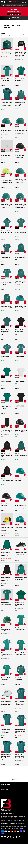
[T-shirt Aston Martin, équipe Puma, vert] (21, 71)
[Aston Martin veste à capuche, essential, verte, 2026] (21, 446)
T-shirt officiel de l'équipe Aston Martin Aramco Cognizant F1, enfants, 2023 (21, 730)
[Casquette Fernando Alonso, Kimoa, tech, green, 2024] (7, 620)
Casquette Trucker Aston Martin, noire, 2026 (21, 431)
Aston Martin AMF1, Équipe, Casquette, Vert (6, 52)
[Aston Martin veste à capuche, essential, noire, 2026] (7, 471)
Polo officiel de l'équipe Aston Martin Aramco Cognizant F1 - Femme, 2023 (6, 105)
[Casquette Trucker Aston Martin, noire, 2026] (21, 422)
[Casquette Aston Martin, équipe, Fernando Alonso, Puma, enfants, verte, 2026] (21, 196)
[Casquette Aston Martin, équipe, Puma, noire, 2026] (7, 146)
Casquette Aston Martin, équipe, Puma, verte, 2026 (21, 129)
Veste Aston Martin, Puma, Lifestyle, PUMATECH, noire (5, 579)
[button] (25, 2)
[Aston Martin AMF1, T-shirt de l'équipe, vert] (7, 594)
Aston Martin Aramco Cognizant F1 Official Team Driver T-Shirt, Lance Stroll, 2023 (20, 704)
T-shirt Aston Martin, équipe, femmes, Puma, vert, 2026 (6, 282)
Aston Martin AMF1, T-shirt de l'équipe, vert (6, 603)
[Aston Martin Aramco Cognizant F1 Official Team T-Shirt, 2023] (21, 747)
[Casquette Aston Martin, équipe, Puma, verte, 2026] (21, 121)
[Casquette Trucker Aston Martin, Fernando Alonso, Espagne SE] (7, 519)
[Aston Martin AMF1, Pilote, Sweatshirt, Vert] (21, 570)
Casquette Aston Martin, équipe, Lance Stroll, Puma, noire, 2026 (20, 155)
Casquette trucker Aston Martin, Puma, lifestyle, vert (21, 529)
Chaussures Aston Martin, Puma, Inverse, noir (21, 553)
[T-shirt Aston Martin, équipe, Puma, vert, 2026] (7, 223)
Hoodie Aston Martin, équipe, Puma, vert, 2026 (6, 307)
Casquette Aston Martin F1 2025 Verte (20, 479)
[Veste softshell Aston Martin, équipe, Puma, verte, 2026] (21, 94)
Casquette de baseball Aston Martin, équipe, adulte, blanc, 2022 (6, 703)
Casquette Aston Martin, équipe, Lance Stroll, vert (21, 504)
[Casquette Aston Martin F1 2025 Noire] (7, 496)
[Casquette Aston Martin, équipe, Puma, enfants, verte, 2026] (7, 121)
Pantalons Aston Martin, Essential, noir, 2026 (6, 430)
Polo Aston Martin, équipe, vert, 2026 (5, 357)
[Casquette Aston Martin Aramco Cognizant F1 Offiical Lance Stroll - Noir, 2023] (21, 44)
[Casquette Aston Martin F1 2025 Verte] (21, 471)
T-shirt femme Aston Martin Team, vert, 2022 (20, 628)
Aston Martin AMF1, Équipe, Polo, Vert (5, 79)
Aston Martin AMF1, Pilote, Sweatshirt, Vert (21, 578)
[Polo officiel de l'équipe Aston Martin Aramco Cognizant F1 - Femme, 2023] (7, 94)
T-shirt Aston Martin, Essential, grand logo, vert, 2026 (6, 406)
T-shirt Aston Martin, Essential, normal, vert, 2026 (6, 381)
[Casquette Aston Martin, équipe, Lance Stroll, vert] (21, 496)
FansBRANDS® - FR (7, 840)
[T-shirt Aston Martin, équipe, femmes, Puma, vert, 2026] (7, 273)
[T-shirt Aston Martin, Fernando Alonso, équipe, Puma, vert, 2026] (21, 223)
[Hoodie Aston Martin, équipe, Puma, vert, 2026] (7, 298)
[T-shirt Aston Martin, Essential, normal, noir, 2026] (21, 372)
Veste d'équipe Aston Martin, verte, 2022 (20, 678)
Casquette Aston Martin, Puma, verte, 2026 (20, 307)
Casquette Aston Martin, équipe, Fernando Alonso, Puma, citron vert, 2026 (7, 180)
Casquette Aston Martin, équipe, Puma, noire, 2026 (6, 155)
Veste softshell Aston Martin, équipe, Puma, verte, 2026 (20, 104)
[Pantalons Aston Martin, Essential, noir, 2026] (7, 422)
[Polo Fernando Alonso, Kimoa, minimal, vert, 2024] (21, 595)
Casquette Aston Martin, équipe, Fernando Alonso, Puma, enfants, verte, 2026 (21, 207)
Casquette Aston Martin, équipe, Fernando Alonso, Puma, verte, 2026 (7, 206)
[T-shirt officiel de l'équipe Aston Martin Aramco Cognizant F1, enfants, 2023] (21, 720)
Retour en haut (14, 779)
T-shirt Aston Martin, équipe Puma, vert (19, 79)
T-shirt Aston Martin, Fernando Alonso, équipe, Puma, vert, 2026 (21, 232)
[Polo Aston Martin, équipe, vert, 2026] (7, 348)
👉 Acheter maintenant (14, 14)
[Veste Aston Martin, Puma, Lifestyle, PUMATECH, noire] (7, 569)
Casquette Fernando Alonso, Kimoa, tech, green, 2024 (5, 629)
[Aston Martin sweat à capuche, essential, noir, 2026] (7, 446)
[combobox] (14, 5)
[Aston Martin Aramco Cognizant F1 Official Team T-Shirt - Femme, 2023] (7, 747)
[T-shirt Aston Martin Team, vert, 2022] (7, 670)
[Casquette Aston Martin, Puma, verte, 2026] (21, 298)
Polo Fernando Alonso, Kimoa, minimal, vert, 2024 (20, 604)
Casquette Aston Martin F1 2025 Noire (6, 504)
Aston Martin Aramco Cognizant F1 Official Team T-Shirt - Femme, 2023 (6, 757)
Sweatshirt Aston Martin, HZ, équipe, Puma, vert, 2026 (20, 257)
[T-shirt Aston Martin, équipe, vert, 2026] (21, 348)
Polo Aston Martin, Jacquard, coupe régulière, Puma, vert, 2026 (6, 332)
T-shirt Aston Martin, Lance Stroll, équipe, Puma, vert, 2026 (6, 257)
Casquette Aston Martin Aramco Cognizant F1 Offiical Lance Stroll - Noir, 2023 (20, 54)
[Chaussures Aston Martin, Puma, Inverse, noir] (21, 544)
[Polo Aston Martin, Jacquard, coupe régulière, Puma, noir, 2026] (21, 322)
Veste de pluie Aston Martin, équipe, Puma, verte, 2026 (20, 282)
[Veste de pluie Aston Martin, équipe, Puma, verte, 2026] (21, 273)
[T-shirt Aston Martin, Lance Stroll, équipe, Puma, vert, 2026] (7, 248)
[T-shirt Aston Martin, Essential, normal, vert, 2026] (7, 372)
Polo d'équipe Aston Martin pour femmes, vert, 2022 (7, 654)
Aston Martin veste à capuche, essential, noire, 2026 (7, 480)
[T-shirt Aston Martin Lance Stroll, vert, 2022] (21, 645)
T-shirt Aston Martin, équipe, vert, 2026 (19, 357)
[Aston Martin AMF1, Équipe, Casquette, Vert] (7, 44)
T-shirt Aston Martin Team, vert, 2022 (5, 678)
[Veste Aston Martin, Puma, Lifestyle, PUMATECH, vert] (7, 544)
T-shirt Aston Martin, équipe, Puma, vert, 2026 (6, 231)
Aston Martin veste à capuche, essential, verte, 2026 (21, 455)
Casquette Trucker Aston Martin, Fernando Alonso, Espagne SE (7, 529)
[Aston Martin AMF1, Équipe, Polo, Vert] (7, 71)
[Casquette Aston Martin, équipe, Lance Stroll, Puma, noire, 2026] (21, 146)
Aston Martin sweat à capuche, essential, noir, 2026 (6, 455)
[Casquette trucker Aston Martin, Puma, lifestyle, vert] (21, 519)
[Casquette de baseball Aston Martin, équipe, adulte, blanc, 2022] (7, 693)
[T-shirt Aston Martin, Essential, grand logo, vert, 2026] (7, 397)
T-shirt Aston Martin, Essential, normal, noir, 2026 (20, 381)
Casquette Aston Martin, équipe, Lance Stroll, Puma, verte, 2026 (20, 180)
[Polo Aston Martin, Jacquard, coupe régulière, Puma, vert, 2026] (7, 322)
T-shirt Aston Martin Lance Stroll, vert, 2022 (20, 653)
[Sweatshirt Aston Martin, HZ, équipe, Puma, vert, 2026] (21, 248)
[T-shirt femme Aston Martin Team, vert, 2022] (21, 620)
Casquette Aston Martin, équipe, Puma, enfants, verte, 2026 (6, 130)
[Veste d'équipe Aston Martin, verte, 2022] (21, 670)
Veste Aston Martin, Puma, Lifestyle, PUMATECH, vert (5, 554)
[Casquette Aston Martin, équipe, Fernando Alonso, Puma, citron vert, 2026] (7, 171)
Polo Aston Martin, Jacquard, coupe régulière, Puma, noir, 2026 (20, 332)
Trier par (3, 33)
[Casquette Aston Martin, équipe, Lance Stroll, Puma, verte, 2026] (21, 171)
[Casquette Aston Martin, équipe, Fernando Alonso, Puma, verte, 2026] (7, 196)
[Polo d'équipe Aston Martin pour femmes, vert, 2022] (7, 645)
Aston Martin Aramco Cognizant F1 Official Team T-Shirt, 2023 (20, 756)
